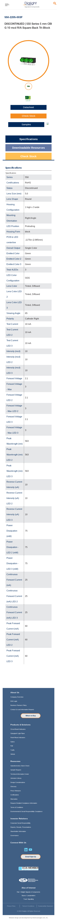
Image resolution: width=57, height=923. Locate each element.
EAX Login (13, 701)
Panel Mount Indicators (17, 737)
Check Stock (28, 116)
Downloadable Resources (28, 147)
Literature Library (15, 778)
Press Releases (15, 791)
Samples (26, 124)
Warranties (13, 799)
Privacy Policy (11, 906)
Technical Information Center (19, 774)
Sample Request (15, 770)
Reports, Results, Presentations (20, 827)
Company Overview (16, 697)
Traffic (12, 750)
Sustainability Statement (45, 906)
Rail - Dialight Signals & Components (28, 892)
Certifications (14, 795)
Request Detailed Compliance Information (23, 803)
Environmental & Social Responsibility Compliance (26, 811)
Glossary (13, 786)
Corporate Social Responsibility (20, 823)
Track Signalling (28, 899)
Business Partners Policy (18, 705)
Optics (12, 742)
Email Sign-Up (30, 857)
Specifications (28, 139)
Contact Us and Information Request (22, 709)
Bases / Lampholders (28, 895)
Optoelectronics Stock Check (19, 766)
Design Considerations (17, 782)
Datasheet (28, 107)
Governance (14, 835)
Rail (11, 746)
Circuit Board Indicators (18, 729)
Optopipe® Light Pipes (17, 733)
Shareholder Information (18, 831)
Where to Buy (31, 716)
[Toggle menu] (6, 4)
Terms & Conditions (16, 807)
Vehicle (12, 754)
